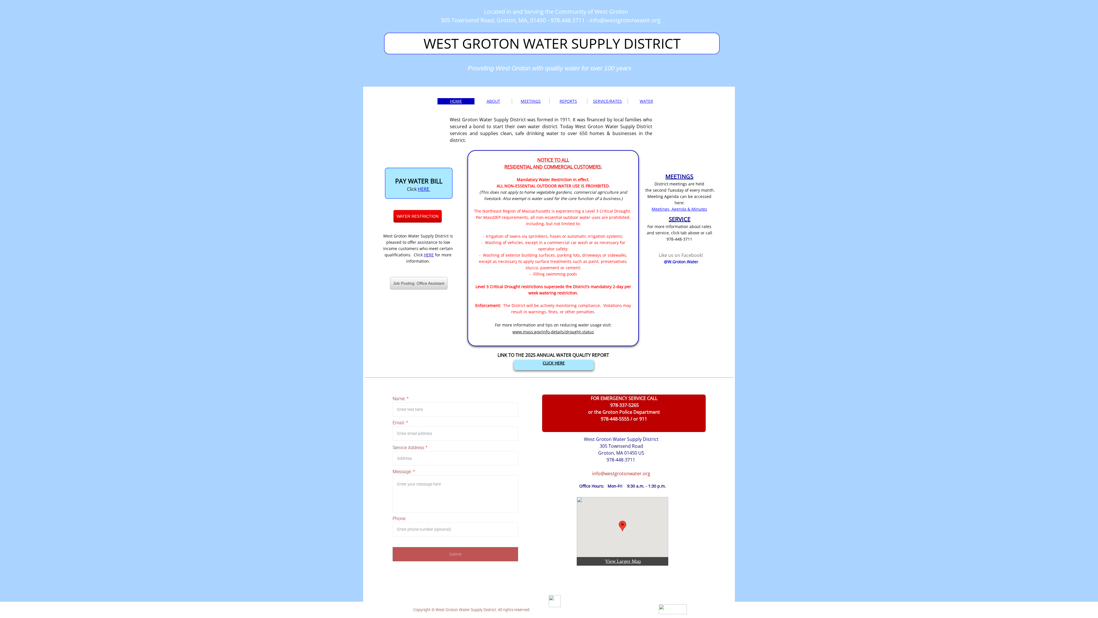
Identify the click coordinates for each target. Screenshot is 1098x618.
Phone (399, 518)
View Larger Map (623, 561)
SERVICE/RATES (607, 101)
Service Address (410, 447)
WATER (646, 101)
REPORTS (568, 101)
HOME (456, 101)
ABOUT (493, 101)
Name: (401, 398)
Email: (400, 422)
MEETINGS (531, 101)
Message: (404, 471)
